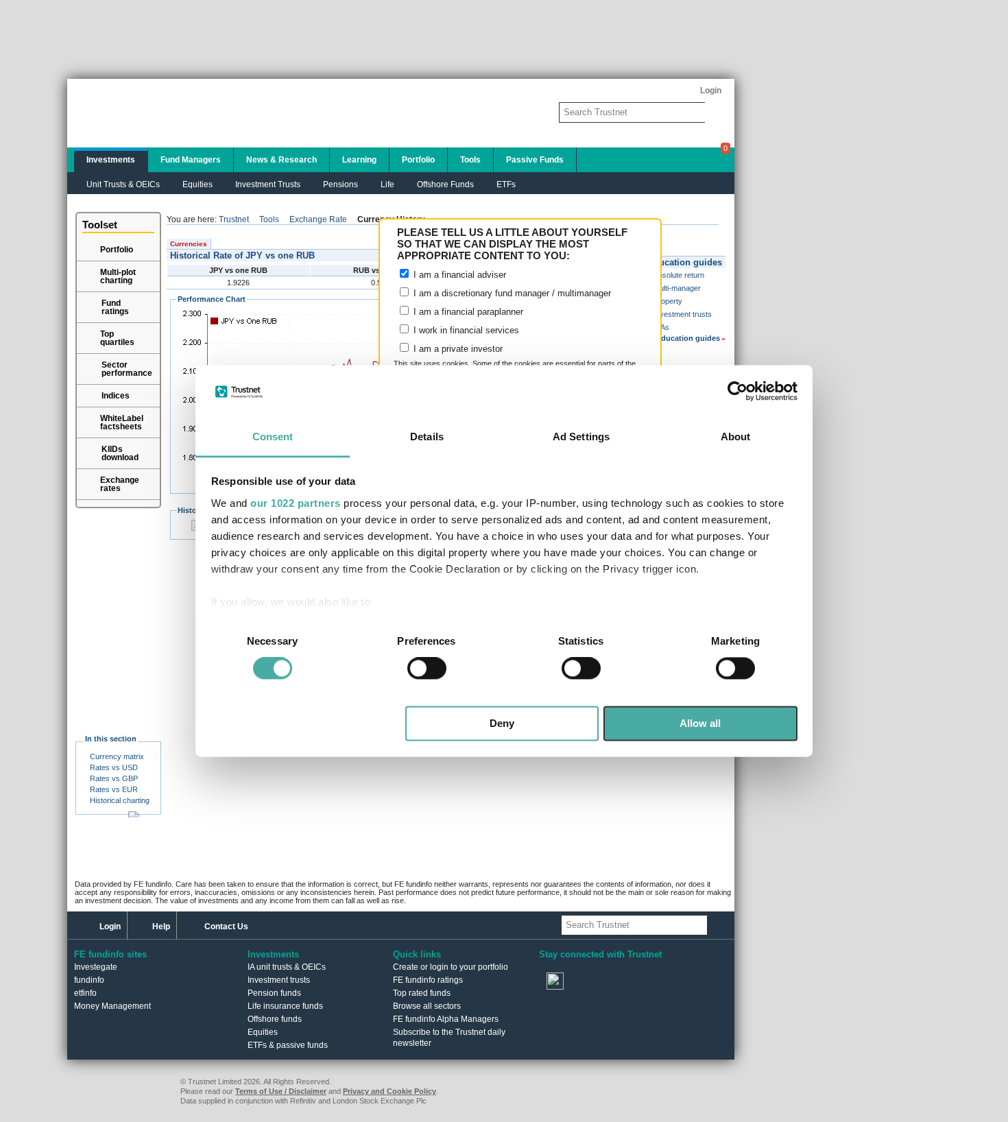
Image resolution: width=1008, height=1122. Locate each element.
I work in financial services (465, 330)
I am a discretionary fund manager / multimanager (511, 293)
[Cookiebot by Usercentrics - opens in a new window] (737, 391)
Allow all (700, 723)
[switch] (426, 669)
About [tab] (736, 436)
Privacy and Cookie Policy (389, 1091)
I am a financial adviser (458, 275)
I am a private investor (457, 349)
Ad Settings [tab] (581, 436)
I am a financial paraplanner (467, 312)
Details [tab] (427, 436)
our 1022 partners (295, 503)
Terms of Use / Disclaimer (280, 1091)
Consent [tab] (272, 436)
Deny (502, 723)
